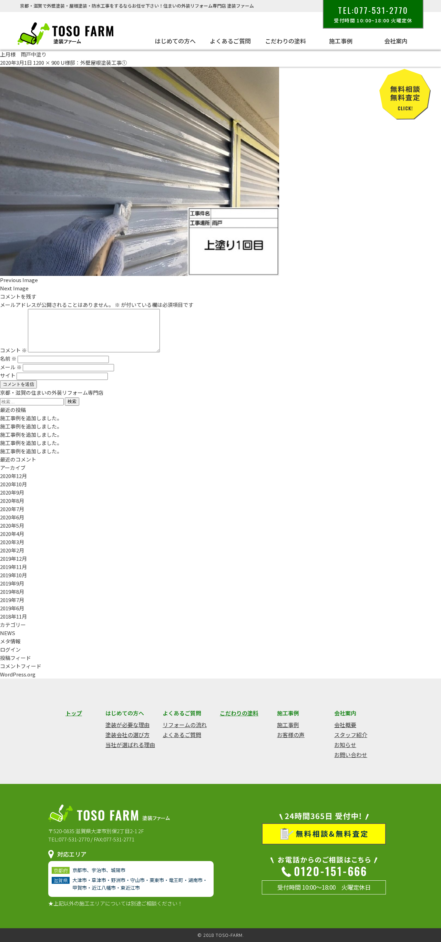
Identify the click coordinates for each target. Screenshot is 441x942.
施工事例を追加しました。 (31, 418)
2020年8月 (12, 500)
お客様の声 (291, 735)
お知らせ (345, 745)
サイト (8, 375)
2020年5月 (12, 525)
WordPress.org (17, 674)
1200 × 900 (46, 62)
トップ (73, 713)
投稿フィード (15, 657)
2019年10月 (13, 575)
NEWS (7, 632)
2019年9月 (12, 583)
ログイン (10, 649)
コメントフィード (20, 666)
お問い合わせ (350, 755)
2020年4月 (12, 533)
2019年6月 (12, 608)
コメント (13, 350)
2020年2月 (12, 550)
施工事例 (288, 725)
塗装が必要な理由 (127, 725)
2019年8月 (12, 591)
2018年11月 (13, 616)
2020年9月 (12, 492)
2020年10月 (13, 484)
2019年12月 (13, 558)
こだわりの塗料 (285, 41)
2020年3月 (12, 542)
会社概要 (345, 725)
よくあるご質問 (182, 735)
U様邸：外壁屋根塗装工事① (94, 62)
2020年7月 (12, 509)
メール (11, 367)
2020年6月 (12, 517)
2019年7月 (12, 599)
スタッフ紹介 (350, 735)
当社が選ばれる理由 (130, 745)
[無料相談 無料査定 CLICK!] (405, 115)
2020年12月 (13, 475)
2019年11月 (13, 566)
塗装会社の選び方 (127, 735)
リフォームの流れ (185, 725)
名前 (8, 358)
